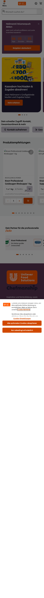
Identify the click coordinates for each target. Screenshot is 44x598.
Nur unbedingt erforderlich (22, 330)
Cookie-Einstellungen (22, 318)
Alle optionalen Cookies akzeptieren (22, 323)
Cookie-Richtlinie (24, 309)
